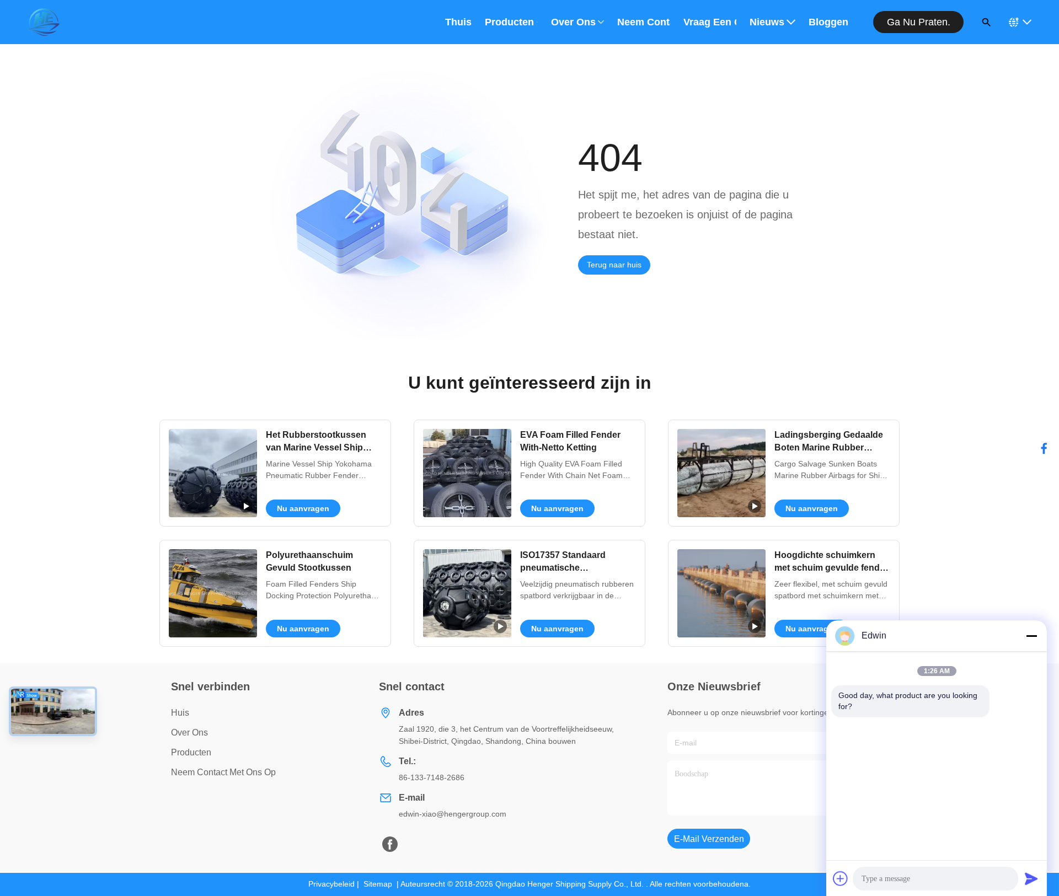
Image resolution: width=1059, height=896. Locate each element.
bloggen (828, 22)
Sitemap (377, 883)
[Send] (1031, 878)
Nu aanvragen (303, 508)
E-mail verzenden (709, 839)
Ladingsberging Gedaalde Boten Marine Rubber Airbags (828, 447)
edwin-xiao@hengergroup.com (452, 813)
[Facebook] (1044, 448)
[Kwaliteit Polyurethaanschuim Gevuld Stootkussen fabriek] (213, 593)
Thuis (458, 22)
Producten (509, 22)
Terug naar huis (614, 264)
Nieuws (767, 22)
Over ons (573, 22)
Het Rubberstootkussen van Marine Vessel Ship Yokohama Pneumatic (316, 447)
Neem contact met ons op (643, 22)
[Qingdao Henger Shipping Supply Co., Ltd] (44, 22)
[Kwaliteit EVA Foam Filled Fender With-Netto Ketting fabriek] (467, 473)
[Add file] (840, 878)
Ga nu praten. (918, 22)
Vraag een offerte (709, 22)
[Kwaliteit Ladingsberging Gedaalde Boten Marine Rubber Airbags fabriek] (721, 473)
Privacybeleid (331, 883)
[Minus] (1031, 635)
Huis (180, 712)
